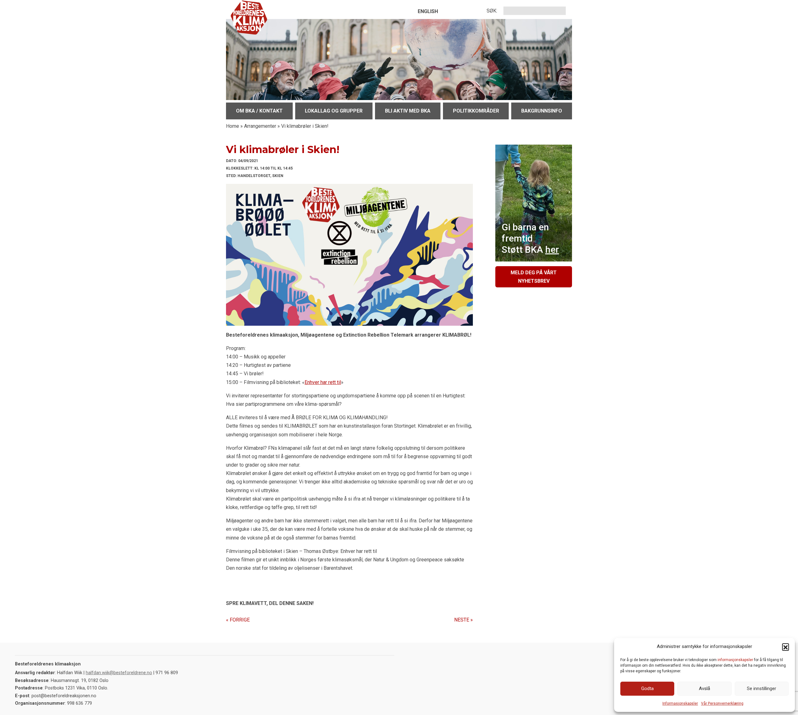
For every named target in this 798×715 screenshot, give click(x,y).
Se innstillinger (761, 688)
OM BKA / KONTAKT (259, 111)
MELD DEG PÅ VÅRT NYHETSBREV (534, 277)
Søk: (492, 11)
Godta (647, 688)
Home (232, 126)
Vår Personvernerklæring (722, 703)
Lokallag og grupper (334, 111)
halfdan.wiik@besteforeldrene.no (119, 672)
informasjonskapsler (735, 660)
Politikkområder (476, 111)
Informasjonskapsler (680, 703)
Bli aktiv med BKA (407, 111)
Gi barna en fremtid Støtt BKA (530, 238)
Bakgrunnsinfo (541, 111)
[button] (785, 647)
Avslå (704, 688)
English (428, 11)
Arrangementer (260, 126)
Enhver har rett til (323, 382)
